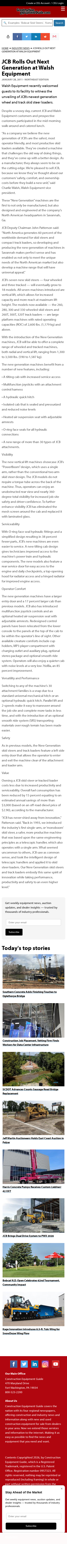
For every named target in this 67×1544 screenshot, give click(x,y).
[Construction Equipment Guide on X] (25, 1366)
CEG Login (58, 3)
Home (5, 48)
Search (59, 23)
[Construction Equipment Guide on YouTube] (57, 1366)
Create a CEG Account (38, 3)
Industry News (21, 48)
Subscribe (14, 932)
